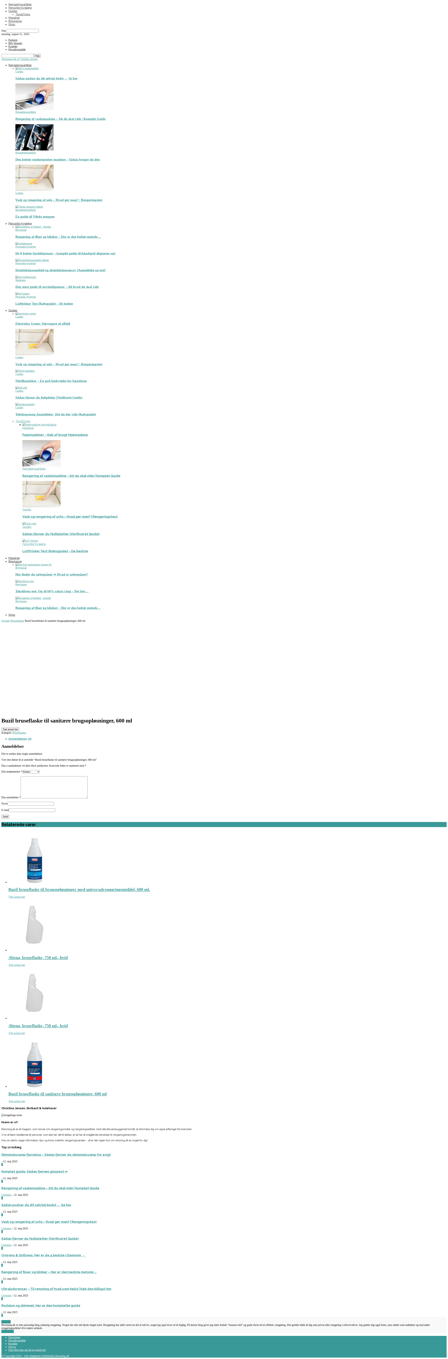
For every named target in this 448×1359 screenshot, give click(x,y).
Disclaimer (14, 1337)
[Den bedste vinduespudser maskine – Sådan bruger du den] (34, 149)
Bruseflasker (17, 620)
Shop (11, 24)
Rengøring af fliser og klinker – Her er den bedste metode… (58, 237)
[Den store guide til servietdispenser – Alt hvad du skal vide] (25, 277)
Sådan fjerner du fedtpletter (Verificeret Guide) (48, 397)
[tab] (227, 739)
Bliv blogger (15, 43)
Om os (12, 1346)
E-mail (5, 809)
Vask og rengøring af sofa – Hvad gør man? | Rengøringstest (58, 200)
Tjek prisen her (10, 729)
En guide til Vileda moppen (35, 216)
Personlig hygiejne (20, 7)
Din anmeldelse (11, 797)
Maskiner (14, 17)
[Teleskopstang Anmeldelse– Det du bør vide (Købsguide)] (25, 404)
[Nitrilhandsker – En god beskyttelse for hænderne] (25, 370)
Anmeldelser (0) (19, 739)
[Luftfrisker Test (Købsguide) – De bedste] (22, 293)
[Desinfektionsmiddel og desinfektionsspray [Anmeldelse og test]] (32, 260)
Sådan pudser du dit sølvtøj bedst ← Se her (46, 78)
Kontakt (12, 46)
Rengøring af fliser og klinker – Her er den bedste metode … (49, 1272)
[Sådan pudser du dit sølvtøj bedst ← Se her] (27, 68)
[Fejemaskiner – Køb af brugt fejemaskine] (39, 424)
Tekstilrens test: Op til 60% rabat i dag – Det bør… (52, 591)
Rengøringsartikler (20, 4)
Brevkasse (15, 21)
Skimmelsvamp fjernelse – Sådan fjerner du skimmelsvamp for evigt (56, 1155)
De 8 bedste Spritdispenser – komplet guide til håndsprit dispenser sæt (65, 253)
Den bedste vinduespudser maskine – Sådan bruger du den (57, 159)
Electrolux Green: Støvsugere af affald (42, 323)
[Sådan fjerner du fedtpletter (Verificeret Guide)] (21, 387)
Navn (4, 803)
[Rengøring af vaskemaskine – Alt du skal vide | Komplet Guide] (34, 108)
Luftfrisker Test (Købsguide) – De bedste (44, 303)
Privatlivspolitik (17, 1340)
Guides (12, 11)
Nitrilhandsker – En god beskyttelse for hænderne (51, 381)
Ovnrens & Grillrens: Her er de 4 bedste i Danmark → (43, 1255)
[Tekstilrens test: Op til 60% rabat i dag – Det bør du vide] (24, 581)
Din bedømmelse (11, 771)
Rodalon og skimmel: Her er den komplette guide (40, 1305)
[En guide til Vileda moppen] (29, 206)
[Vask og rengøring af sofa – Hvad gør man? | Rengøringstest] (34, 189)
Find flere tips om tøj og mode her (27, 1349)
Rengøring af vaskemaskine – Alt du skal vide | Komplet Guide (60, 119)
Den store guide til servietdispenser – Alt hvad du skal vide (57, 287)
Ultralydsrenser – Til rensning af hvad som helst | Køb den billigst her (56, 1289)
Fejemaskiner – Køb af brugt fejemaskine (55, 435)
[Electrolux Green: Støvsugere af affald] (25, 313)
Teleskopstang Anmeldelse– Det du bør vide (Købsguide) (55, 414)
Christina (6, 1194)
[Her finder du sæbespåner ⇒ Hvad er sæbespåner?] (33, 564)
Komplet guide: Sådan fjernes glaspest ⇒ (34, 1171)
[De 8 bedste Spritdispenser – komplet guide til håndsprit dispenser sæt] (23, 243)
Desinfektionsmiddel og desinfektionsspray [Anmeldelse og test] (60, 270)
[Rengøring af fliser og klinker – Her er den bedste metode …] (33, 226)
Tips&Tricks (22, 14)
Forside (5, 620)
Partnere (13, 40)
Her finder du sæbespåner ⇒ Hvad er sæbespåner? (51, 574)
